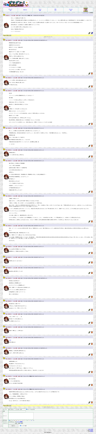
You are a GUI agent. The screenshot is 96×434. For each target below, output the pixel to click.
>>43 (10, 340)
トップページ (85, 12)
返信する (25, 9)
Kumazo (91, 430)
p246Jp (91, 431)
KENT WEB (90, 429)
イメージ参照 (19, 421)
